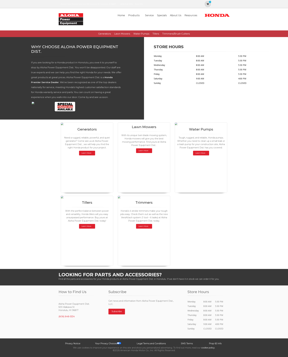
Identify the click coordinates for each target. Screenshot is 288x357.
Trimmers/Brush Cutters (176, 33)
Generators (104, 33)
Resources (190, 15)
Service (149, 15)
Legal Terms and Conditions (151, 343)
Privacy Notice (72, 343)
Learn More (86, 153)
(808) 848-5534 (126, 4)
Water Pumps (141, 33)
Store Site (139, 4)
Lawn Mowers (122, 33)
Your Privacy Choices (106, 343)
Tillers (156, 33)
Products (134, 15)
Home (121, 15)
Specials (162, 15)
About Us (175, 15)
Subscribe (117, 311)
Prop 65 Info (215, 343)
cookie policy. (208, 347)
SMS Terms (187, 343)
